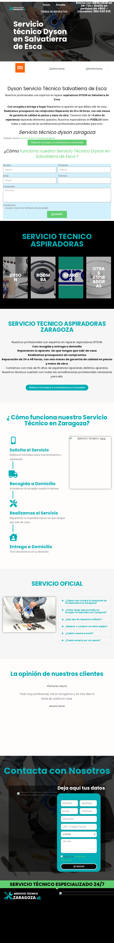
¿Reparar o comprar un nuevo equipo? (86, 626)
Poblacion (63, 165)
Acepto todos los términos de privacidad (26, 208)
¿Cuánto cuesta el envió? (79, 633)
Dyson (46, 4)
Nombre (7, 165)
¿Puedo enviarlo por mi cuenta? (82, 640)
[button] (5, 69)
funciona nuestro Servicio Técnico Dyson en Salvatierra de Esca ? (64, 153)
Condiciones (9, 205)
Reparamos (54, 106)
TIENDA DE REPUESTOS (54, 11)
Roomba (60, 4)
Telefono (62, 175)
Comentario (9, 186)
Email (5, 175)
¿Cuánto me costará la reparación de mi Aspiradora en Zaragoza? (86, 601)
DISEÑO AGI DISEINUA (17, 914)
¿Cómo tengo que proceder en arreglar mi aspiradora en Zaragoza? (86, 611)
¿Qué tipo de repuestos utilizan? (83, 619)
